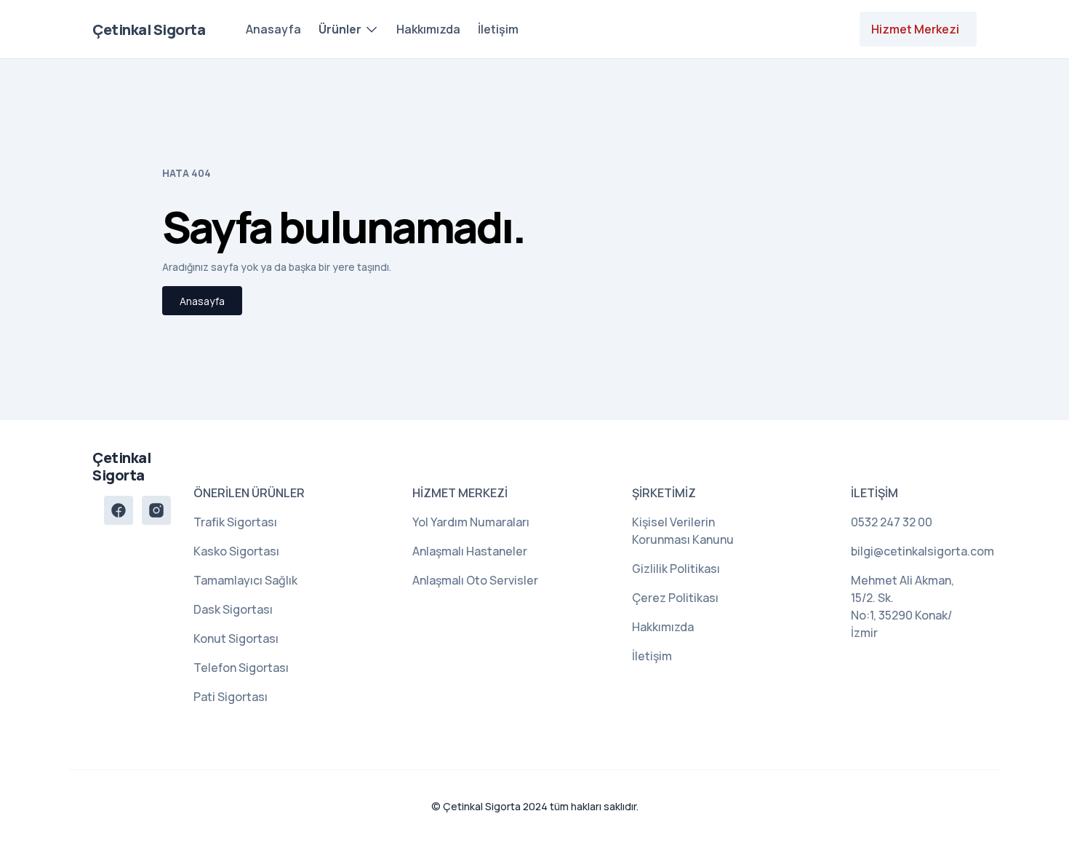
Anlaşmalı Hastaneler (469, 551)
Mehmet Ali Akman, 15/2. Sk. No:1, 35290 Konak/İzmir (902, 606)
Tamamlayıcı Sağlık (245, 580)
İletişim (498, 29)
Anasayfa (273, 29)
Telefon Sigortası (241, 668)
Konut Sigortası (236, 638)
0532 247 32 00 (891, 522)
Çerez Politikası (675, 598)
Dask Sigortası (233, 609)
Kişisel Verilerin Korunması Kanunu (683, 530)
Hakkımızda (428, 29)
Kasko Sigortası (236, 551)
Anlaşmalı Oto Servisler (475, 580)
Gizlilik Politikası (676, 569)
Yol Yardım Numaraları (470, 522)
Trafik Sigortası (235, 522)
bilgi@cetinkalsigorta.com (914, 551)
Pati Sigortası (230, 697)
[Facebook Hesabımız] (118, 510)
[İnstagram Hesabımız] (156, 510)
